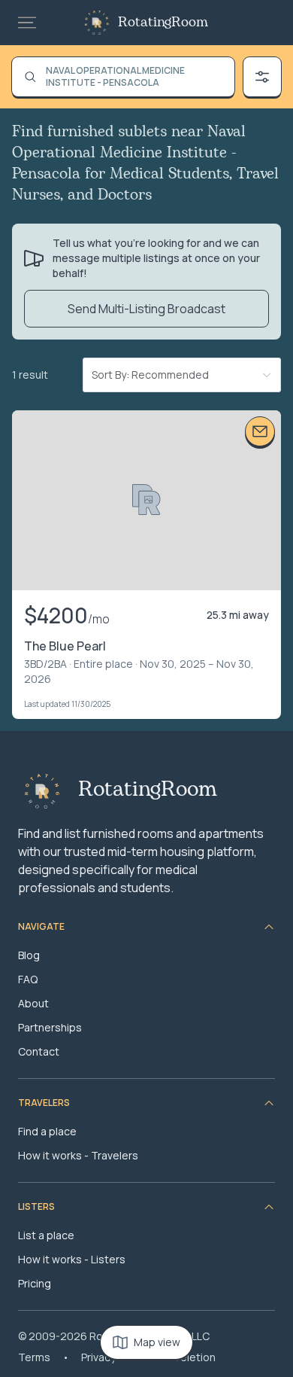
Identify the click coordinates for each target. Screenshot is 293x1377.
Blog (29, 955)
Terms (34, 1357)
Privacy (98, 1357)
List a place (46, 1235)
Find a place (47, 1131)
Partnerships (50, 1027)
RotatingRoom (163, 22)
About (33, 1003)
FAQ (28, 979)
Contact (38, 1051)
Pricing (34, 1283)
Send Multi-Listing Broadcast (146, 308)
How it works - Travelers (78, 1155)
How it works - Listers (71, 1259)
